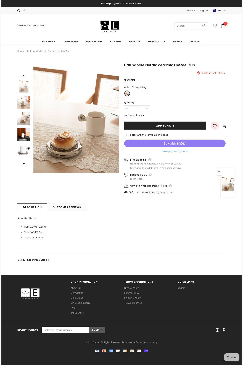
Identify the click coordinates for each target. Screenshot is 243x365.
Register (191, 10)
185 (131, 192)
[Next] (23, 163)
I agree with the (137, 134)
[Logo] (110, 25)
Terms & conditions (157, 134)
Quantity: (129, 102)
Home (20, 51)
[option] (76, 118)
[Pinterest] (25, 10)
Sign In (204, 10)
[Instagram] (19, 10)
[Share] (223, 125)
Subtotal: (129, 115)
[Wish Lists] (215, 126)
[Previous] (23, 75)
